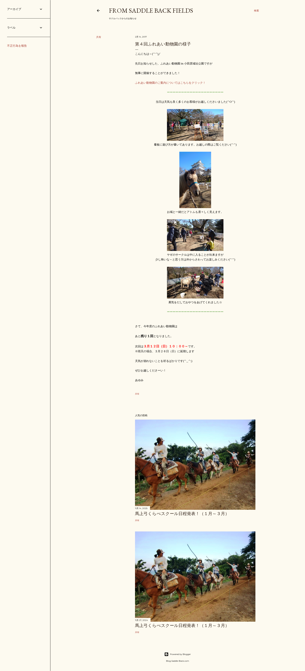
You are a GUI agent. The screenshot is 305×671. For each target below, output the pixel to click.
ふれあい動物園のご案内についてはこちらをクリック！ (170, 82)
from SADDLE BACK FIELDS (151, 10)
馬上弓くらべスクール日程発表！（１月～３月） (182, 513)
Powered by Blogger (180, 654)
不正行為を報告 (17, 45)
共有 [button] (98, 37)
